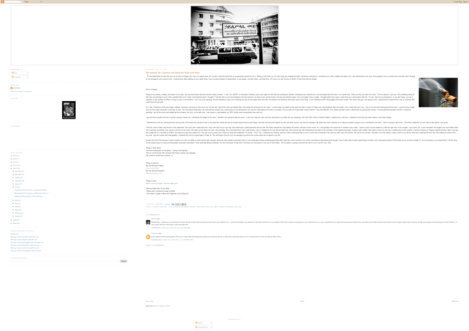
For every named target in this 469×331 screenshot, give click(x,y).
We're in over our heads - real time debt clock (162, 183)
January (18, 216)
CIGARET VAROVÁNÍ (159, 206)
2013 (15, 159)
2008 (15, 223)
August (17, 184)
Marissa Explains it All (154, 173)
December (18, 171)
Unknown (154, 233)
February (18, 213)
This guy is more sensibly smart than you (24, 239)
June (16, 200)
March (17, 210)
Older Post (455, 301)
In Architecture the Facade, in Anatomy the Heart (31, 190)
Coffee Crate (15, 234)
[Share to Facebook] (183, 204)
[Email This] (176, 204)
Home (302, 301)
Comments (17, 77)
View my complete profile (21, 91)
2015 (15, 156)
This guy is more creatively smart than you (24, 237)
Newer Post (149, 301)
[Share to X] (180, 204)
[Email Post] (173, 204)
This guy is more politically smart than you (25, 248)
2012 (15, 162)
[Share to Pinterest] (185, 204)
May (16, 203)
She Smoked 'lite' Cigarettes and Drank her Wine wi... (32, 193)
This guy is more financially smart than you (25, 245)
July (16, 187)
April (17, 206)
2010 (15, 168)
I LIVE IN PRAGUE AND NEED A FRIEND (181, 206)
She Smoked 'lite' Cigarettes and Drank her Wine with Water (173, 72)
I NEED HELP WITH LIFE (204, 206)
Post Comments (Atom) (162, 306)
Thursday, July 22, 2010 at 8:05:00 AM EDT (171, 228)
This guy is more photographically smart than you (27, 242)
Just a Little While (152, 168)
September (18, 181)
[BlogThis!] (178, 204)
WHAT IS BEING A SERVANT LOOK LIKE (227, 206)
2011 (15, 165)
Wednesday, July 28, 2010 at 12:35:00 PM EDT (172, 240)
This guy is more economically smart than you (26, 251)
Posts (15, 73)
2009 (15, 220)
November (18, 174)
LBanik (153, 218)
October (18, 177)
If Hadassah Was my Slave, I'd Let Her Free (28, 196)
